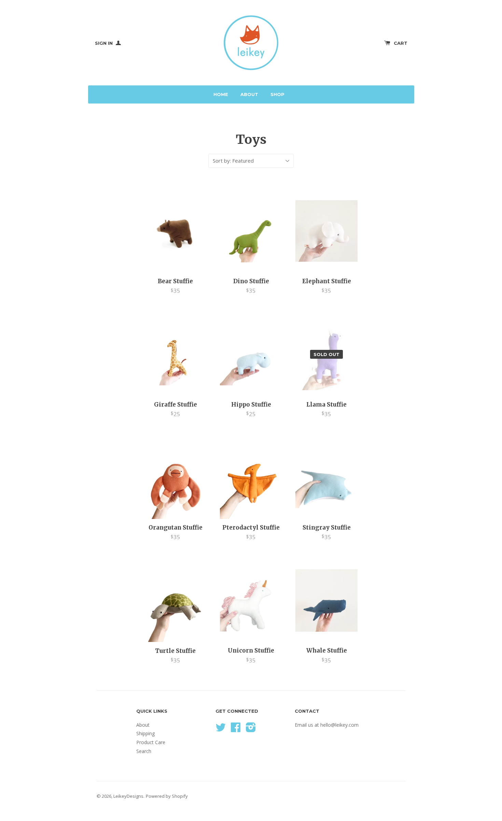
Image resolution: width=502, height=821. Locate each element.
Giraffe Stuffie (175, 404)
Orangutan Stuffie (176, 527)
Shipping (145, 733)
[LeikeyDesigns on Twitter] (220, 729)
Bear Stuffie (175, 281)
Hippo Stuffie (251, 404)
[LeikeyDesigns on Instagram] (251, 729)
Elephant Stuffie (326, 281)
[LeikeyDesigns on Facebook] (236, 729)
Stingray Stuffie (327, 527)
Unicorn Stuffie (251, 650)
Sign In (104, 43)
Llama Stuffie (326, 404)
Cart (400, 43)
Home (220, 94)
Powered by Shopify (167, 796)
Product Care (150, 742)
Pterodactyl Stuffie (251, 527)
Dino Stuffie (251, 281)
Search (143, 751)
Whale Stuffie (326, 650)
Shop (277, 94)
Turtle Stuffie (175, 651)
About (249, 94)
